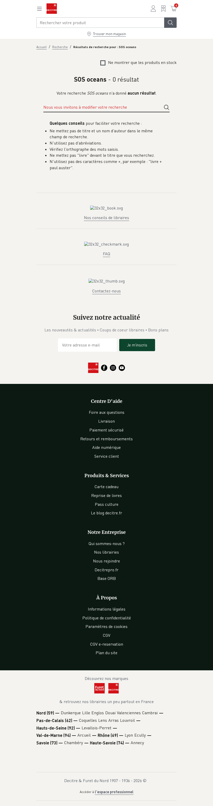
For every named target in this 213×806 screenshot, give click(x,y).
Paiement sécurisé (106, 430)
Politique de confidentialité (106, 617)
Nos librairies (106, 552)
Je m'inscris (137, 345)
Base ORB (106, 578)
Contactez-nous (106, 290)
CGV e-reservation (106, 644)
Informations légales (106, 609)
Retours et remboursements (106, 438)
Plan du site (106, 652)
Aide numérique (106, 447)
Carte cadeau (106, 486)
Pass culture (106, 504)
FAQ (106, 253)
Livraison (106, 421)
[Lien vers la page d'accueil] (51, 8)
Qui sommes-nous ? (107, 543)
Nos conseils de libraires (106, 217)
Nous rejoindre (106, 560)
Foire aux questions (106, 412)
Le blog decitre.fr (106, 512)
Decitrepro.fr (106, 569)
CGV (106, 635)
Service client (106, 456)
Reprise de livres (106, 495)
